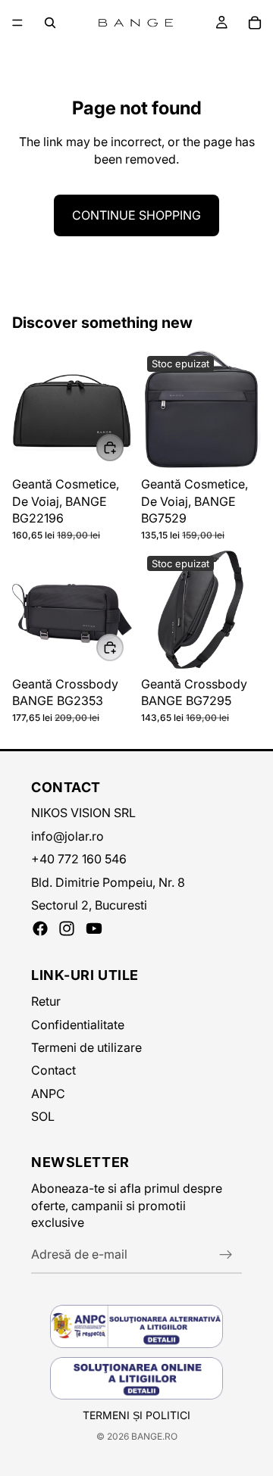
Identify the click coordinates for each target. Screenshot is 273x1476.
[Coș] (254, 22)
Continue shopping (136, 215)
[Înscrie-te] (226, 1255)
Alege (123, 447)
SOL (43, 1116)
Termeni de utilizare (86, 1047)
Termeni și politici (136, 1415)
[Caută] (50, 22)
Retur (46, 1001)
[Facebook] (40, 928)
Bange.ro (154, 1436)
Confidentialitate (77, 1024)
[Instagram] (67, 928)
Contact (53, 1070)
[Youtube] (94, 928)
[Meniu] (17, 22)
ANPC (48, 1093)
